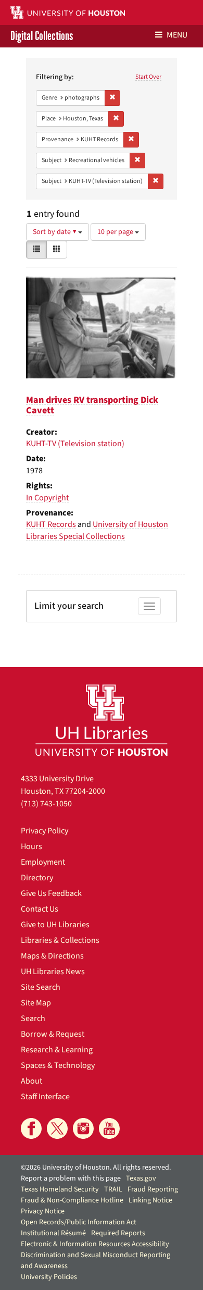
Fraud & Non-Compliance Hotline (72, 1200)
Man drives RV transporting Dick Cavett (92, 405)
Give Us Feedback (51, 893)
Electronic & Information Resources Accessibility (95, 1244)
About (31, 1081)
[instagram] (83, 1128)
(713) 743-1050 (46, 803)
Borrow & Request (52, 1034)
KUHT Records (51, 524)
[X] (57, 1128)
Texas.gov (141, 1178)
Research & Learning (57, 1049)
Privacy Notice (43, 1211)
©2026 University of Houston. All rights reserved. (96, 1167)
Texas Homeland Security (60, 1189)
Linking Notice (150, 1200)
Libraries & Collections (60, 940)
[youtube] (109, 1128)
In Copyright (47, 497)
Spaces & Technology (58, 1065)
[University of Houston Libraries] (101, 720)
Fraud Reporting (153, 1189)
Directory (37, 877)
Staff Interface (45, 1096)
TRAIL (113, 1189)
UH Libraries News (53, 971)
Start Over (148, 76)
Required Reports (118, 1233)
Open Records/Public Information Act (78, 1222)
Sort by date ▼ (55, 232)
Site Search (40, 987)
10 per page (116, 232)
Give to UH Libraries (55, 924)
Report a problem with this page (71, 1178)
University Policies (49, 1277)
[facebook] (31, 1128)
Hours (31, 846)
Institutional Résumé (53, 1233)
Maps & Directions (52, 956)
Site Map (36, 1003)
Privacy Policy (44, 831)
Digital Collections (41, 36)
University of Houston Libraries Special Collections (97, 530)
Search (33, 1018)
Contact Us (39, 909)
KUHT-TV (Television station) (75, 443)
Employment (43, 862)
